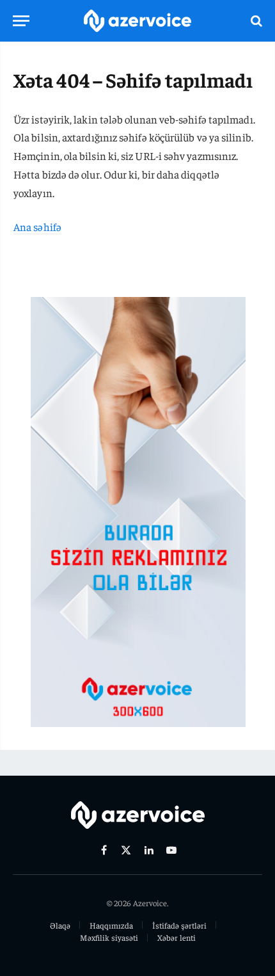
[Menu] (21, 20)
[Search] (255, 20)
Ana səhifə (37, 227)
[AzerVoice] (137, 20)
